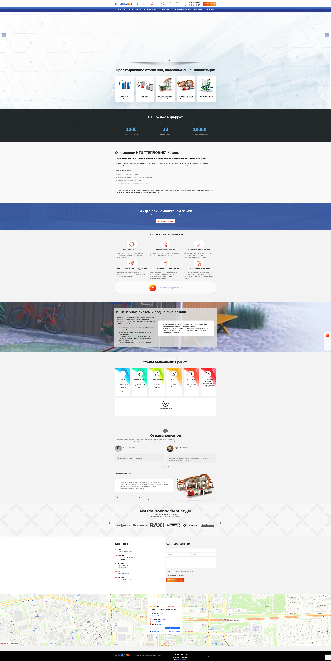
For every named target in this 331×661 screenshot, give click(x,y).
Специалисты (151, 9)
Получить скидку (166, 221)
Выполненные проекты (182, 9)
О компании (121, 9)
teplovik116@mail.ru (144, 4)
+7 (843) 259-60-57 (193, 5)
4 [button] (169, 60)
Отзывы (199, 9)
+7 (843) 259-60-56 (193, 2)
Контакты (210, 9)
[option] (165, 37)
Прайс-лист (165, 9)
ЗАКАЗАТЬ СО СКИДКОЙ (127, 46)
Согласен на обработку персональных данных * (181, 571)
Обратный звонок (209, 3)
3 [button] (166, 60)
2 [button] (164, 60)
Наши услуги (135, 9)
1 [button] (161, 60)
